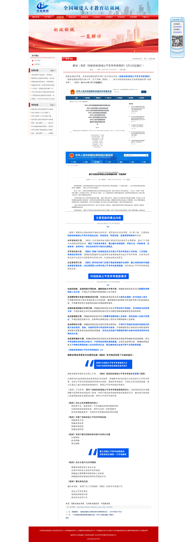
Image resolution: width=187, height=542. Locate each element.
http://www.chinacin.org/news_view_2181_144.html (94, 507)
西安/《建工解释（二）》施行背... (42, 123)
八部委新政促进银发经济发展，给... (43, 95)
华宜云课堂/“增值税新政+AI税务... (42, 130)
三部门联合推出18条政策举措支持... (43, 92)
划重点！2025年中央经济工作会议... (43, 99)
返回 (67, 518)
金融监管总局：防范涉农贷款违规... (43, 85)
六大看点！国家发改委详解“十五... (42, 88)
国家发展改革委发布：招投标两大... (43, 82)
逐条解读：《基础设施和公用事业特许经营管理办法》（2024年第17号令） (97, 512)
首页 (145, 59)
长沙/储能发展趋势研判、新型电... (42, 126)
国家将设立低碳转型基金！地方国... (43, 78)
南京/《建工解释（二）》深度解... (42, 133)
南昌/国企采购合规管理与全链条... (42, 109)
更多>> (52, 71)
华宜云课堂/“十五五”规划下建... (41, 116)
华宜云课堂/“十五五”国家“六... (41, 113)
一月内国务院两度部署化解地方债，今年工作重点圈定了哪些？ (93, 515)
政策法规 (152, 59)
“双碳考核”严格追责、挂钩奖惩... (42, 75)
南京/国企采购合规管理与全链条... (42, 119)
